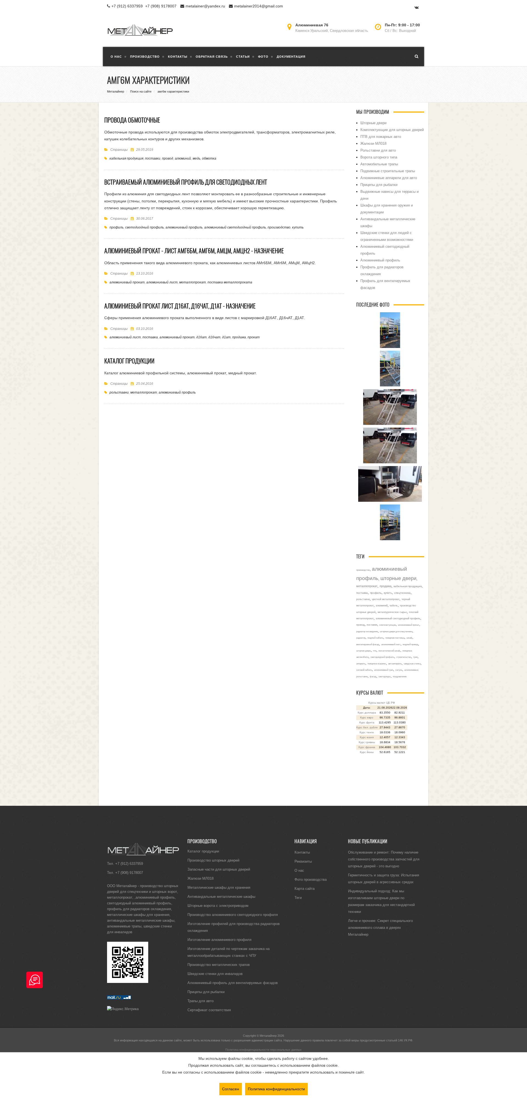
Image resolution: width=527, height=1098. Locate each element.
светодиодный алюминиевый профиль (139, 903)
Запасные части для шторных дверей (218, 869)
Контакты (302, 852)
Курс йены (367, 752)
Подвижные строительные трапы (387, 171)
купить (298, 227)
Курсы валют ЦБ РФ (381, 702)
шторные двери (398, 578)
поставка (150, 337)
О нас (299, 870)
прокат (254, 337)
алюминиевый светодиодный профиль (235, 227)
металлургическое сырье (392, 612)
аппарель (360, 663)
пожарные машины (377, 663)
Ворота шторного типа (378, 157)
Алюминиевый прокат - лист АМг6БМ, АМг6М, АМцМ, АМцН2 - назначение (194, 251)
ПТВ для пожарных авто (380, 136)
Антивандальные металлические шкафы (221, 896)
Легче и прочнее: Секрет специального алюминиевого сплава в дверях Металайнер (380, 927)
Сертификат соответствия (209, 1010)
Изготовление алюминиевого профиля (219, 939)
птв (374, 650)
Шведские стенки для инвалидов (215, 973)
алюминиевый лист (162, 282)
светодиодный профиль (144, 227)
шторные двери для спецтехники (396, 631)
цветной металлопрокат (385, 599)
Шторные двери (373, 123)
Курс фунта (366, 722)
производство (279, 227)
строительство (403, 657)
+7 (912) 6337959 (127, 6)
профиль (117, 227)
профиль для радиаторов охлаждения (139, 909)
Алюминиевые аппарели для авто (388, 177)
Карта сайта (305, 888)
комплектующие (387, 624)
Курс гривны (367, 742)
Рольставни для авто (378, 150)
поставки (152, 158)
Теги (298, 897)
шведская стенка (412, 663)
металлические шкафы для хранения (138, 914)
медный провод (410, 644)
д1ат (226, 337)
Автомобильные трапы (379, 164)
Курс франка (366, 747)
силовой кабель (364, 669)
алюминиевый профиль (184, 227)
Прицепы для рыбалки (378, 184)
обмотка (209, 158)
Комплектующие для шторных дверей (392, 129)
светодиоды (385, 676)
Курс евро (366, 717)
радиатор (360, 637)
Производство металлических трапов (218, 964)
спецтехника (402, 593)
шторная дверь (363, 650)
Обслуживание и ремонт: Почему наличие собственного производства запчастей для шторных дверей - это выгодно (383, 859)
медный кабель (375, 637)
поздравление (400, 676)
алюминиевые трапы (124, 926)
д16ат (201, 337)
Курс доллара (367, 712)
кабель (394, 605)
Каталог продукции (129, 361)
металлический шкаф (389, 650)
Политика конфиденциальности (276, 1089)
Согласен (230, 1089)
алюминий (183, 158)
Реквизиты (303, 861)
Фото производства (311, 879)
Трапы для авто (200, 1001)
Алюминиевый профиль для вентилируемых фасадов (232, 982)
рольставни (119, 392)
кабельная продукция (126, 158)
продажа (239, 337)
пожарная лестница (394, 637)
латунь (398, 669)
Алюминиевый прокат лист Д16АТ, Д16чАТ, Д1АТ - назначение (180, 306)
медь (196, 158)
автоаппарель (395, 663)
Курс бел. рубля (366, 727)
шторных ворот (164, 891)
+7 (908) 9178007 (160, 6)
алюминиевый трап (383, 669)
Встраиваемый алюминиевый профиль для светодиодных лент (185, 182)
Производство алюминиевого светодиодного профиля (232, 914)
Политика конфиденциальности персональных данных (263, 1050)
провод (167, 158)
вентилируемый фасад (367, 644)
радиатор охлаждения (367, 631)
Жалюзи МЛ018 (373, 143)
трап (415, 657)
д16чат (214, 337)
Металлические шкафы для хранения (218, 887)
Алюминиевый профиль (380, 260)
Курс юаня (367, 737)
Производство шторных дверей (213, 860)
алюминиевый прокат (127, 282)
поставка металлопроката (230, 282)
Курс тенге (367, 732)
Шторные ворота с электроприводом (217, 905)
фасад (373, 676)
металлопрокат (192, 282)
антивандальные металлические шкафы (140, 920)
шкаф (409, 637)
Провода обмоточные (132, 120)
